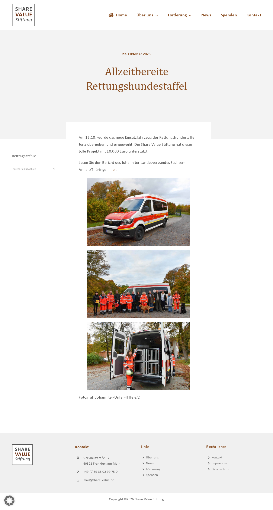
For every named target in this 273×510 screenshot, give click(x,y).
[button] (9, 500)
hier (112, 170)
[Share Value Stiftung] (23, 5)
